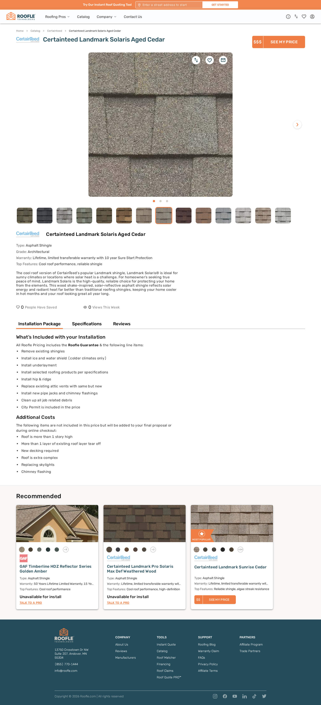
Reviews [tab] (122, 323)
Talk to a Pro (31, 603)
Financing (163, 664)
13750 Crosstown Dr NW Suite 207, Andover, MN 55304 (71, 654)
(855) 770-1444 (66, 664)
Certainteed (54, 30)
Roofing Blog (207, 644)
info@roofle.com (66, 671)
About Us (121, 644)
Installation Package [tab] (39, 323)
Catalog (35, 30)
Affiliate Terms (208, 671)
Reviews (121, 651)
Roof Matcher (166, 658)
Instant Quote (166, 644)
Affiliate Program (251, 644)
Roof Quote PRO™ (169, 677)
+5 (65, 549)
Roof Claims (165, 671)
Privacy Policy (208, 664)
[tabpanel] (160, 409)
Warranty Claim (208, 651)
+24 (240, 549)
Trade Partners (250, 651)
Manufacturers (125, 658)
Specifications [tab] (87, 323)
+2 (153, 549)
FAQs (201, 658)
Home (20, 30)
